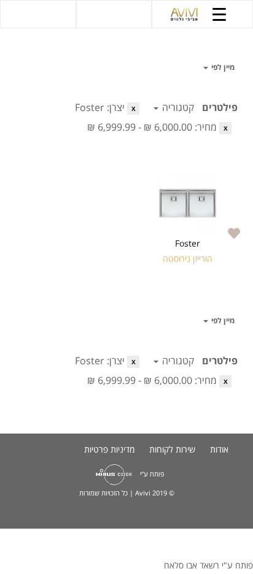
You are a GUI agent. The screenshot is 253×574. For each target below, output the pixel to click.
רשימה (24, 67)
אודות (219, 449)
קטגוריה (177, 107)
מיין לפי (222, 67)
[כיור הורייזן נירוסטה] (188, 202)
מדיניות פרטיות (109, 449)
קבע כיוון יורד (192, 67)
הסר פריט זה (133, 108)
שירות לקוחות (172, 449)
